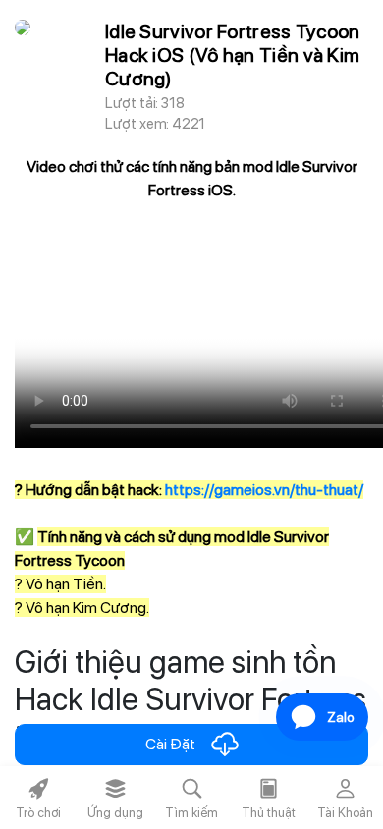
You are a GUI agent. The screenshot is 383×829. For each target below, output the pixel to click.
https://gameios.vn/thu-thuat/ (264, 489)
